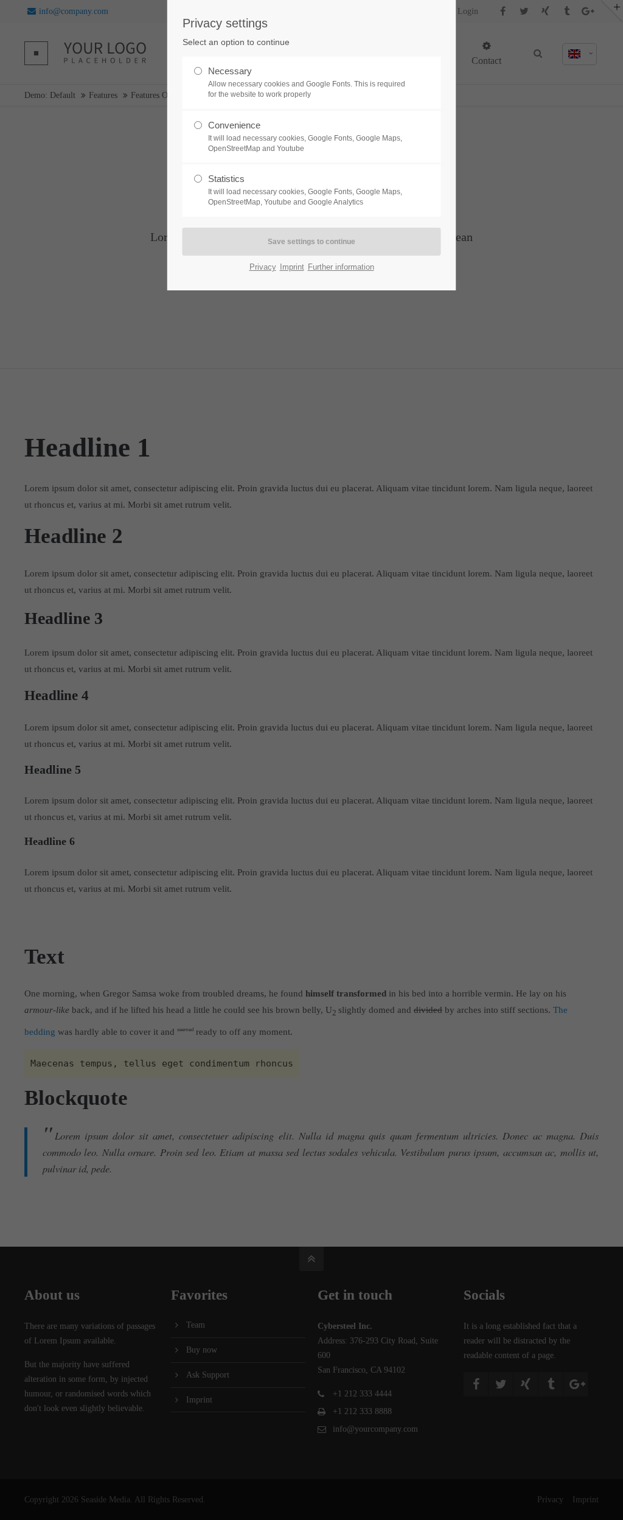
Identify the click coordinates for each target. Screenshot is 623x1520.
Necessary (306, 82)
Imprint (292, 266)
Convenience (305, 136)
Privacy (262, 266)
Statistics (305, 189)
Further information (341, 266)
